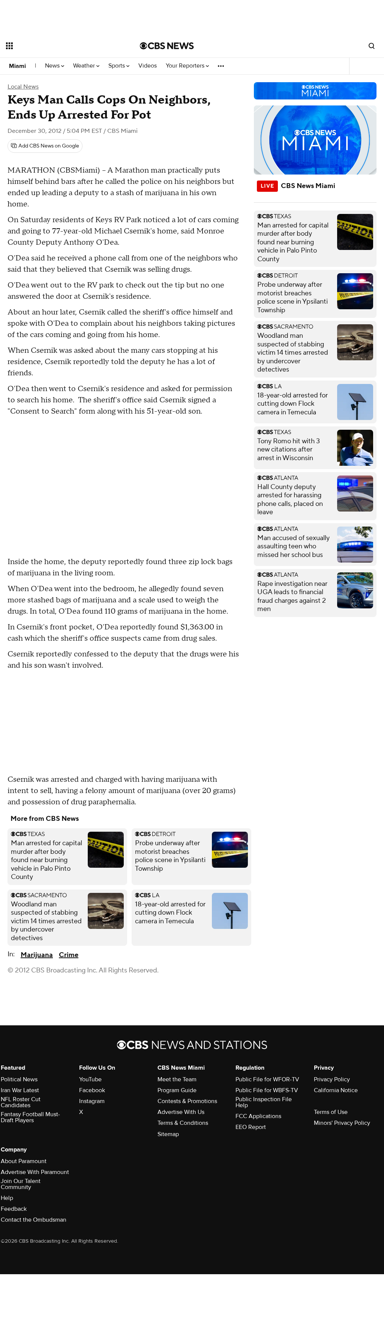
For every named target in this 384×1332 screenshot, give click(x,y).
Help (7, 1198)
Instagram (92, 1101)
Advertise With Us (181, 1112)
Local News (23, 87)
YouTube (90, 1079)
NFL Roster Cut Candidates (20, 1102)
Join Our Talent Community (20, 1184)
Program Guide (177, 1090)
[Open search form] (371, 46)
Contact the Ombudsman (33, 1220)
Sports (117, 65)
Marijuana (37, 955)
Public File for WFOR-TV (267, 1079)
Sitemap (168, 1134)
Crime (68, 955)
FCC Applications (258, 1116)
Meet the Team (177, 1079)
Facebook (92, 1090)
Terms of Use (331, 1112)
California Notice (336, 1090)
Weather (84, 65)
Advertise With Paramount (35, 1172)
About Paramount (23, 1161)
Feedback (14, 1209)
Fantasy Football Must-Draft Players (30, 1117)
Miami (17, 66)
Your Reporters (186, 65)
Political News (19, 1079)
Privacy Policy (332, 1079)
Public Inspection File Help (264, 1102)
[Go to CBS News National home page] (167, 46)
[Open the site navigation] (59, 45)
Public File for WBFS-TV (267, 1090)
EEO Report (251, 1127)
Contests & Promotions (187, 1101)
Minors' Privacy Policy (342, 1123)
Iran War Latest (20, 1090)
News (53, 65)
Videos (147, 65)
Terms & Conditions (183, 1123)
